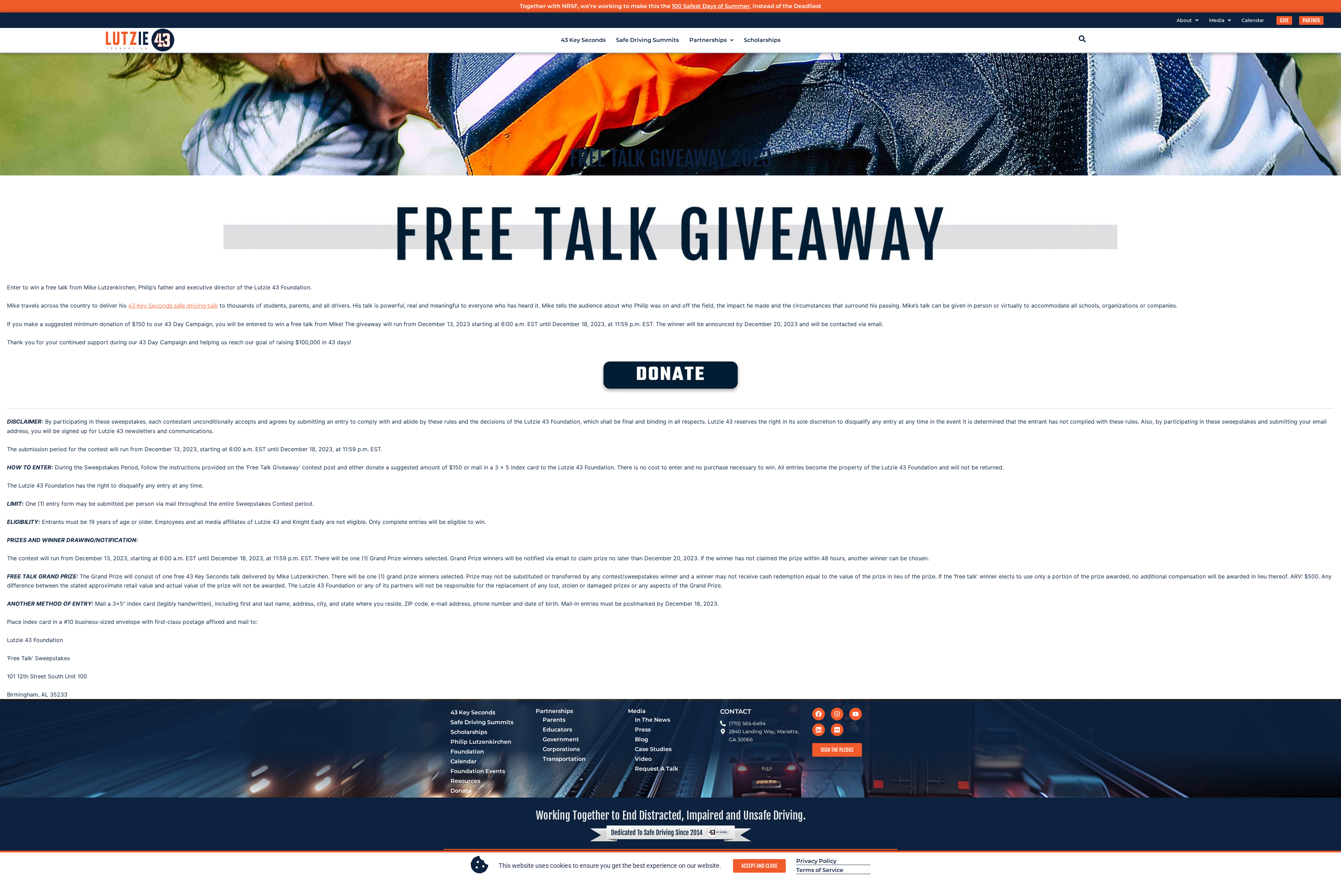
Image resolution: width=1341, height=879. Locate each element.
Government (561, 739)
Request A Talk (656, 768)
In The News (652, 719)
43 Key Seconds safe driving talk (173, 305)
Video (643, 759)
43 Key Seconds (583, 40)
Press (643, 729)
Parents (554, 719)
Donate (461, 790)
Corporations (561, 749)
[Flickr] (837, 729)
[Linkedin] (818, 729)
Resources (465, 781)
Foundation (467, 751)
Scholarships (762, 40)
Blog (641, 739)
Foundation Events (477, 771)
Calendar (1252, 20)
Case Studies (653, 749)
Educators (557, 729)
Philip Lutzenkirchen (480, 741)
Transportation (564, 759)
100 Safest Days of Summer (711, 6)
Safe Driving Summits (647, 40)
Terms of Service (819, 870)
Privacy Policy (816, 861)
